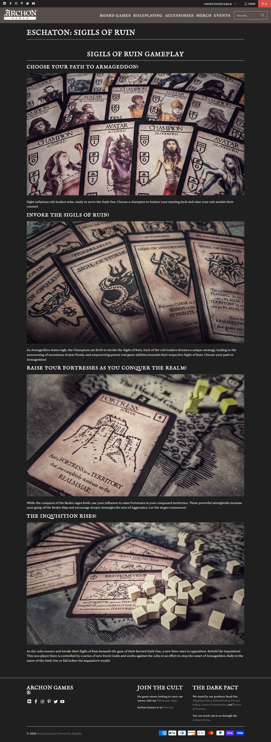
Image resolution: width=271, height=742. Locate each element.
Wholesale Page (167, 700)
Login (251, 3)
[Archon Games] (21, 15)
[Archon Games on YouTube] (33, 3)
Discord (168, 707)
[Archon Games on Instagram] (16, 3)
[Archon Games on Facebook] (10, 3)
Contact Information (213, 704)
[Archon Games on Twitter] (27, 3)
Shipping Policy (202, 700)
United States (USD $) (218, 3)
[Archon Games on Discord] (4, 3)
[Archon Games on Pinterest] (21, 3)
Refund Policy (221, 700)
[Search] (262, 15)
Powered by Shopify (69, 733)
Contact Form (201, 720)
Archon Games (46, 733)
